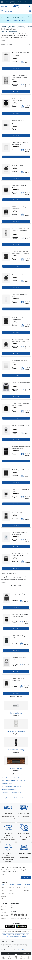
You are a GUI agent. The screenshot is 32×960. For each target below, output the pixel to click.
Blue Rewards (4, 915)
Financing (3, 912)
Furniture (4, 26)
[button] (6, 2)
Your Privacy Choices (23, 953)
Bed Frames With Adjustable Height (11, 792)
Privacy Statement (7, 934)
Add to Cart (16, 68)
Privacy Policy (21, 950)
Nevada (11, 885)
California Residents (16, 934)
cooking (10, 31)
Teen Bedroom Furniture (8, 780)
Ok (8, 953)
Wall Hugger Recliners (7, 783)
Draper (3, 887)
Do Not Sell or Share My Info (15, 936)
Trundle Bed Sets (18, 778)
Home (3, 933)
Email (2, 874)
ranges (15, 31)
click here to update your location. (16, 20)
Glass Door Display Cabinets (9, 789)
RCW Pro (3, 906)
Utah (2, 885)
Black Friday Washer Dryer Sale (10, 795)
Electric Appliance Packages (16, 750)
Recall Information (10, 933)
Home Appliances (16, 713)
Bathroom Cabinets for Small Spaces (11, 786)
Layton (2, 890)
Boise (18, 887)
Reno (10, 890)
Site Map (24, 936)
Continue (26, 877)
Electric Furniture (16, 768)
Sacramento (27, 890)
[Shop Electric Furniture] (16, 761)
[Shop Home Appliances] (16, 705)
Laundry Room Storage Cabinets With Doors (13, 798)
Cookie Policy (25, 934)
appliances (4, 31)
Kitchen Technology (7, 778)
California (27, 885)
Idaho (19, 885)
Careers (3, 909)
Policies (27, 933)
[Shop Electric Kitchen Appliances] (16, 724)
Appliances (12, 26)
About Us (3, 918)
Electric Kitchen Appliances (16, 731)
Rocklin (25, 887)
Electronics (21, 26)
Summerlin (11, 893)
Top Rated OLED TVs (21, 780)
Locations (4, 882)
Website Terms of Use (20, 933)
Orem (2, 893)
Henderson (12, 887)
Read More (3, 40)
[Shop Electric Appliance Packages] (16, 742)
